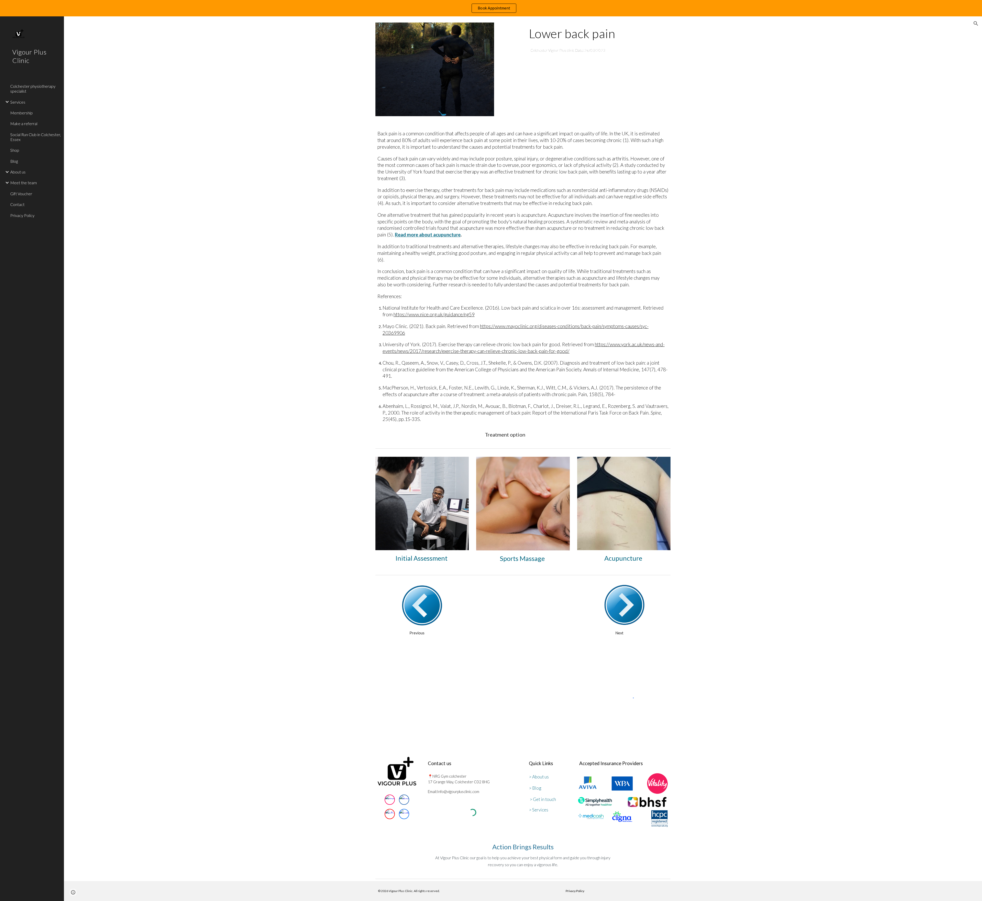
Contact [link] (17, 204)
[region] (491, 8)
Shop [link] (14, 150)
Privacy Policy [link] (22, 215)
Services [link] (17, 102)
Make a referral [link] (23, 123)
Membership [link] (21, 112)
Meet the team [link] (23, 182)
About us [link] (18, 171)
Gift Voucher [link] (21, 193)
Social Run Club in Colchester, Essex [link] (35, 137)
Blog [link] (14, 161)
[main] (599, 34)
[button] (976, 23)
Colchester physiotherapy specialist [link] (32, 88)
